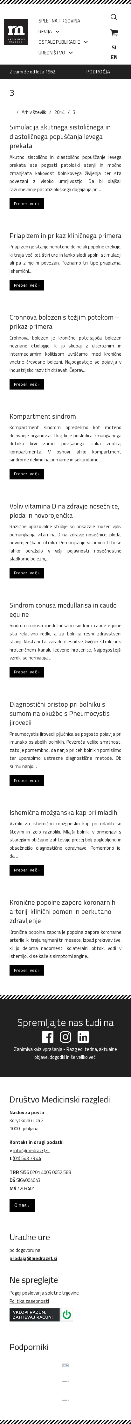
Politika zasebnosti (29, 1301)
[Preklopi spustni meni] (57, 31)
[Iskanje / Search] (114, 17)
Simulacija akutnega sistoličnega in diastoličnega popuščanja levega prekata (60, 136)
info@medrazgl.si (31, 1150)
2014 (59, 112)
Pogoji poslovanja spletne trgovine (44, 1292)
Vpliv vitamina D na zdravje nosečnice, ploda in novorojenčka (65, 510)
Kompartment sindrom (43, 416)
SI (114, 47)
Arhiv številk (34, 112)
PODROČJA (98, 72)
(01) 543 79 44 (27, 1158)
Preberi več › (27, 203)
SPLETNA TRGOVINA (59, 20)
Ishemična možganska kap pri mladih (63, 812)
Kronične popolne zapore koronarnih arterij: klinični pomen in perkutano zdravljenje (62, 911)
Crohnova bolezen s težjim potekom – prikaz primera (64, 321)
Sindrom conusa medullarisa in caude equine (63, 609)
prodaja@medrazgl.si (33, 1258)
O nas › (22, 1205)
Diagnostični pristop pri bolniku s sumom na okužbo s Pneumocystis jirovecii (60, 713)
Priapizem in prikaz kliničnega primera (65, 235)
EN (114, 57)
